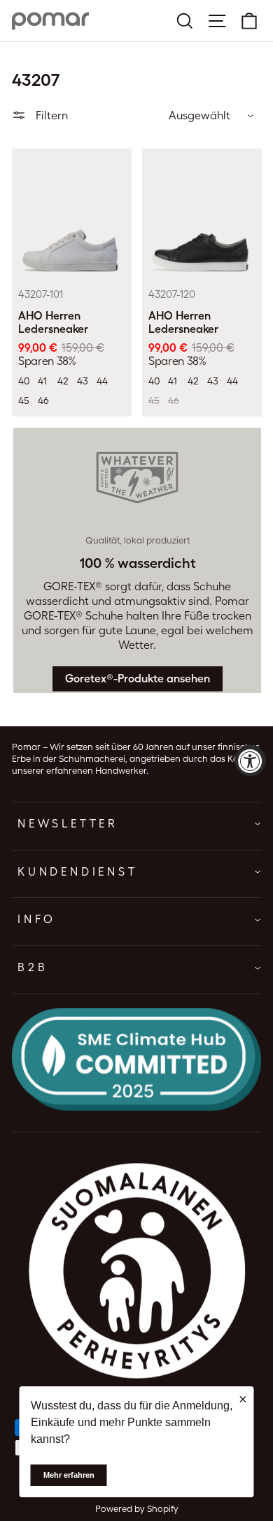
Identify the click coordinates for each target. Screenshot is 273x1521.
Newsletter (68, 823)
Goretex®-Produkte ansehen (137, 678)
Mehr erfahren (68, 1475)
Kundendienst (78, 871)
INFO (37, 919)
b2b (33, 967)
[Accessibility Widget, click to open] (250, 761)
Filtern (50, 115)
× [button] (243, 1399)
